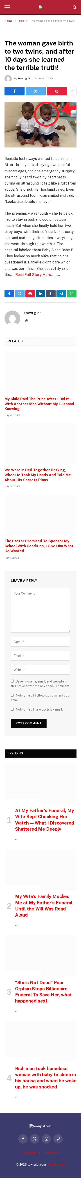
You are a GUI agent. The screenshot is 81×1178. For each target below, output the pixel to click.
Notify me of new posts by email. (39, 709)
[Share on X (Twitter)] (36, 91)
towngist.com (56, 1164)
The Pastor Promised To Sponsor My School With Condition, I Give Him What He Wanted (38, 546)
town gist (24, 78)
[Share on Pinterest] (57, 91)
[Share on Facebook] (14, 91)
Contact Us (30, 1153)
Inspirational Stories (23, 801)
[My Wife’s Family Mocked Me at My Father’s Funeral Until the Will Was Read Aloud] (40, 869)
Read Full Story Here (33, 275)
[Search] (74, 7)
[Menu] (7, 7)
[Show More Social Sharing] (72, 91)
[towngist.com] (40, 7)
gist (9, 32)
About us (52, 1153)
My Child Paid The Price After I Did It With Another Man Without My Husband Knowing (39, 404)
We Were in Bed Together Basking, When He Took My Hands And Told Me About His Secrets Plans (37, 475)
